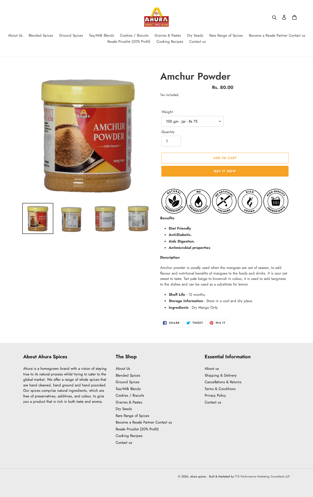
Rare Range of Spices (132, 415)
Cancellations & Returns (223, 382)
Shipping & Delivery (221, 375)
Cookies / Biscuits (130, 395)
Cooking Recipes (129, 435)
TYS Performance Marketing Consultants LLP (262, 476)
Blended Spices (128, 375)
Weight (167, 112)
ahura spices (198, 476)
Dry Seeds (124, 409)
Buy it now (225, 171)
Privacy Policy (215, 395)
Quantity (168, 132)
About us (212, 368)
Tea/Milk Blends (128, 388)
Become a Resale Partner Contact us (144, 422)
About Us (123, 368)
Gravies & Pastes (129, 402)
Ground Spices (127, 382)
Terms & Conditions (220, 388)
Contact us (124, 442)
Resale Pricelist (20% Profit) (137, 429)
